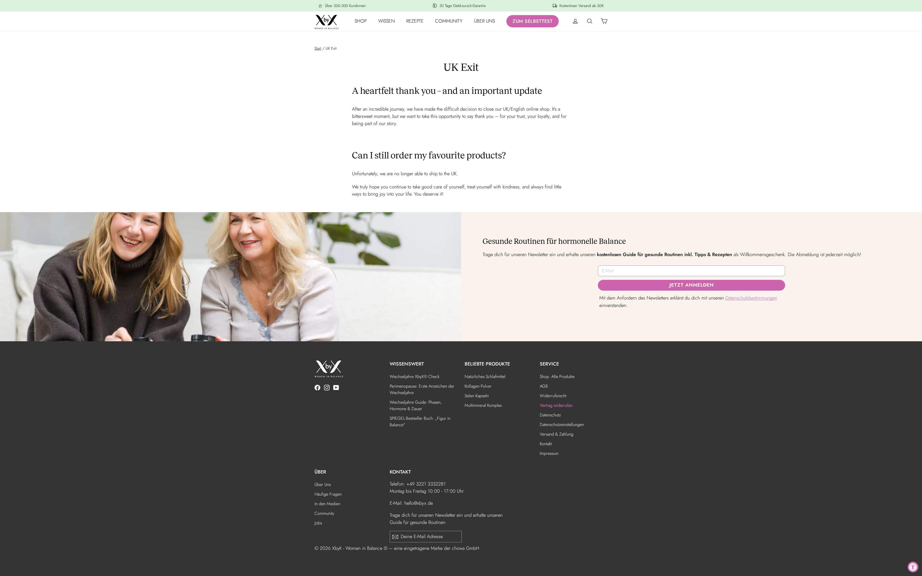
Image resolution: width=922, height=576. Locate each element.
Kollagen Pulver (478, 386)
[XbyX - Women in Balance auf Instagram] (327, 387)
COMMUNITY (448, 21)
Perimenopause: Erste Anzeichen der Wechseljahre (422, 389)
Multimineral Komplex (483, 405)
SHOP (361, 21)
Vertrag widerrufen (556, 405)
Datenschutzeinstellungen (562, 424)
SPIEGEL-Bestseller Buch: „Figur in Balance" (420, 421)
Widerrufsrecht (553, 396)
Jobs (318, 523)
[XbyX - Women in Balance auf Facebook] (317, 387)
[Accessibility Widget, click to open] (913, 567)
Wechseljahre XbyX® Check (414, 376)
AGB (544, 386)
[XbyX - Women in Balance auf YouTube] (336, 387)
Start (318, 48)
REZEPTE (415, 21)
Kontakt (546, 444)
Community (324, 513)
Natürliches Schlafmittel (485, 376)
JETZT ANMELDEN (691, 285)
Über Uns (323, 484)
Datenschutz (550, 415)
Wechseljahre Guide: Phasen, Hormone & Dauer (416, 405)
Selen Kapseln (477, 396)
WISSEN (386, 21)
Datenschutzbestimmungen (751, 297)
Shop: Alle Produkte (557, 376)
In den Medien (327, 504)
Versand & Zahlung (556, 434)
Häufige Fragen (328, 494)
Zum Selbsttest (532, 21)
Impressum (549, 453)
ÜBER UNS (484, 21)
